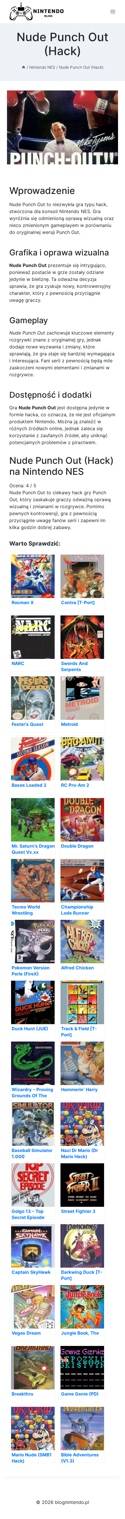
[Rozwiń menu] (112, 11)
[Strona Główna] (24, 67)
